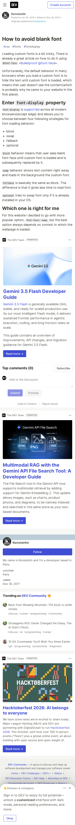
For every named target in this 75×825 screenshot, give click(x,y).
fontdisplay (32, 46)
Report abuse (50, 403)
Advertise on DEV (58, 778)
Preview (33, 393)
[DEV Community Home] (14, 4)
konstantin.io (39, 21)
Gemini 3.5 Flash (15, 304)
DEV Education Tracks (17, 778)
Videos (58, 773)
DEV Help (39, 778)
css (6, 46)
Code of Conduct (27, 403)
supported (31, 109)
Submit (15, 393)
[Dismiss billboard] (69, 788)
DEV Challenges (30, 773)
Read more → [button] (14, 353)
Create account (60, 5)
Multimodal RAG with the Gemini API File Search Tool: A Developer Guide (37, 471)
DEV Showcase (46, 783)
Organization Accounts (21, 783)
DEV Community (34, 595)
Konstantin (18, 14)
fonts (16, 46)
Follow (37, 552)
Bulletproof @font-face (38, 63)
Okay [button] (9, 818)
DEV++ (47, 773)
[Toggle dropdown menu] (70, 240)
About (61, 783)
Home (14, 773)
